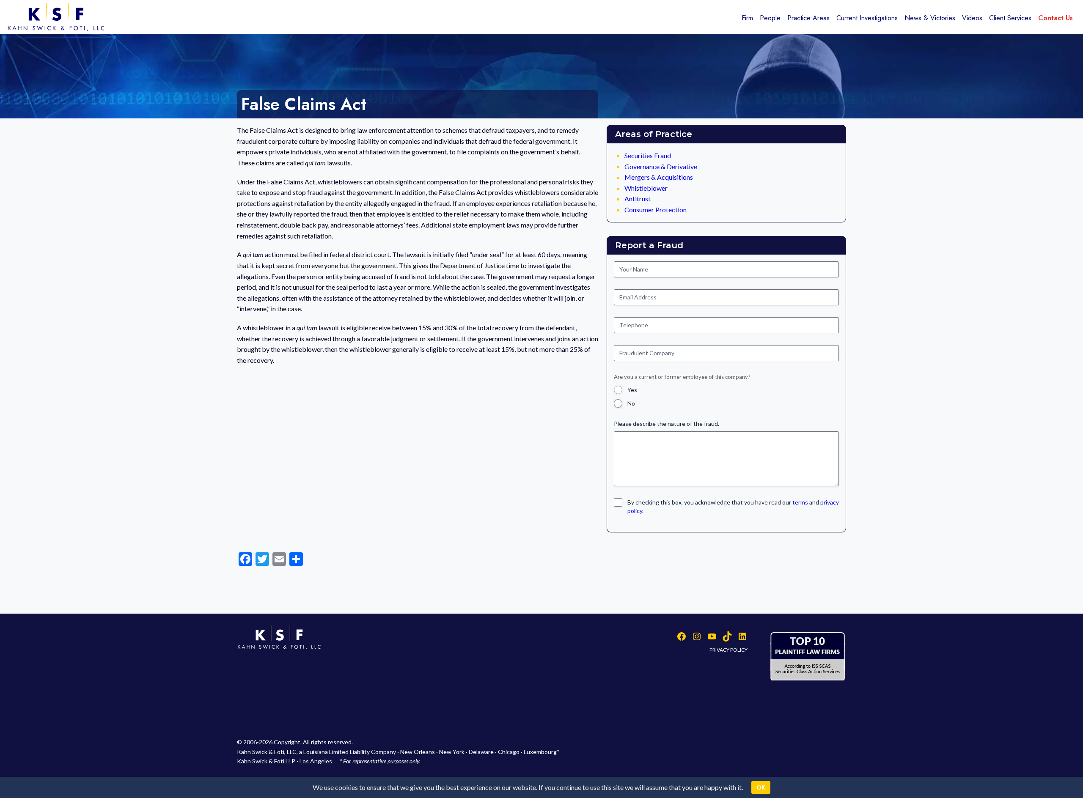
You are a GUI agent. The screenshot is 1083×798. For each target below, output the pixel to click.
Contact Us (1055, 18)
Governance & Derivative (660, 166)
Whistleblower (646, 188)
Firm (747, 18)
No (631, 403)
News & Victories (929, 18)
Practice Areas (808, 18)
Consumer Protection (655, 210)
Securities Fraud (647, 155)
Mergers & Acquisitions (658, 177)
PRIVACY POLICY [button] (728, 650)
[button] (800, 502)
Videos (972, 18)
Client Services (1010, 18)
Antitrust (637, 199)
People (770, 18)
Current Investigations (867, 18)
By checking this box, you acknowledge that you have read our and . (733, 506)
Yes (632, 389)
